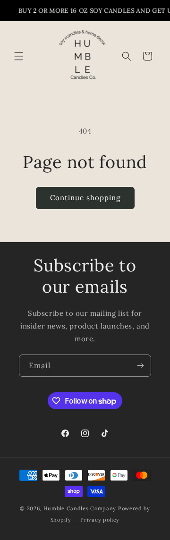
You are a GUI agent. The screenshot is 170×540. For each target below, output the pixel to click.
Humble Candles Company (79, 508)
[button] (18, 56)
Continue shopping (85, 197)
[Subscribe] (140, 365)
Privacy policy (99, 519)
